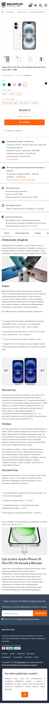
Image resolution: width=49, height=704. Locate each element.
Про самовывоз (12, 159)
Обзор (7, 233)
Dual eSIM (35, 103)
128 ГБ (5, 94)
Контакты (28, 657)
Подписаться (40, 613)
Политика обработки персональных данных (19, 664)
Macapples (21, 662)
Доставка (30, 653)
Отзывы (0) (27, 75)
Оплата (5, 653)
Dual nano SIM (24, 103)
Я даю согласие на (21, 619)
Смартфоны (10, 11)
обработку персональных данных (28, 619)
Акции (12, 653)
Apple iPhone (22, 11)
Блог (36, 657)
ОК (24, 694)
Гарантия (21, 653)
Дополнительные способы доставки (20, 179)
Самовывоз (6, 657)
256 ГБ (12, 94)
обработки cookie (23, 681)
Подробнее (33, 225)
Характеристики (22, 233)
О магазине (17, 657)
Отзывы (38, 233)
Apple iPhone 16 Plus (36, 11)
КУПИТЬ (25, 122)
